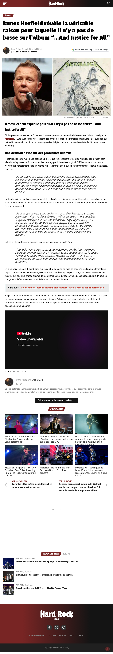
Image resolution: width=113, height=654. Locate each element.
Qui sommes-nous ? (37, 635)
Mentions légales (66, 635)
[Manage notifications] (107, 649)
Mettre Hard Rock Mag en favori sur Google (91, 50)
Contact (81, 635)
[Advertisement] (56, 530)
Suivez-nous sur (55, 400)
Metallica (9, 139)
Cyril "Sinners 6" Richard (26, 52)
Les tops (52, 635)
